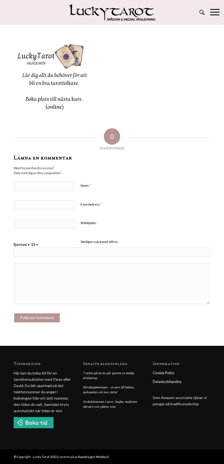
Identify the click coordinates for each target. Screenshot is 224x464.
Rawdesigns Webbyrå (93, 457)
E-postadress (91, 204)
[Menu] (212, 12)
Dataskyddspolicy (167, 381)
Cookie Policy (164, 373)
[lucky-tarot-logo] (112, 12)
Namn (86, 185)
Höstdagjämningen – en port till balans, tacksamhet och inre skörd (109, 389)
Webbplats (88, 223)
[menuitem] (199, 12)
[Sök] (199, 12)
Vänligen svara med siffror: (100, 241)
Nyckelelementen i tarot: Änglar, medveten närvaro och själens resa (110, 404)
